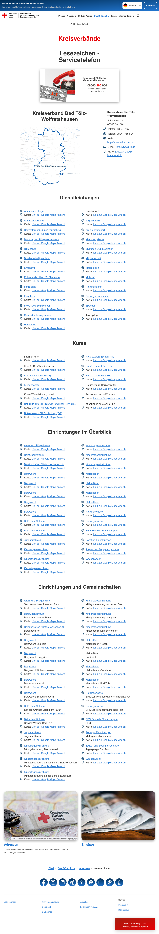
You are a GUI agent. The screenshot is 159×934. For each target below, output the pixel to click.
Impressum (123, 904)
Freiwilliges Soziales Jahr (37, 305)
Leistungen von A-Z (89, 906)
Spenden (91, 305)
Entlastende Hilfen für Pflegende (42, 277)
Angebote (71, 15)
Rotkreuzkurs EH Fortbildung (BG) (43, 413)
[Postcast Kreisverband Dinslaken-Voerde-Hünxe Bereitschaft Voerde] (119, 882)
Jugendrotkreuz (32, 540)
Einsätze (87, 844)
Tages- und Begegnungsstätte (102, 549)
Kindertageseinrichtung (36, 549)
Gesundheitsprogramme (37, 315)
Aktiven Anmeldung (50, 901)
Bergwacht (30, 473)
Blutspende (30, 249)
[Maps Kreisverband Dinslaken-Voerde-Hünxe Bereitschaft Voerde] (81, 882)
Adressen (11, 844)
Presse (61, 15)
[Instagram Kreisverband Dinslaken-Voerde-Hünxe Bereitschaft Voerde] (53, 882)
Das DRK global (101, 15)
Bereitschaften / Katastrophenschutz (44, 464)
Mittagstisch (92, 267)
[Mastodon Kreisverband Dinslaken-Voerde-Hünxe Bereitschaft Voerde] (91, 882)
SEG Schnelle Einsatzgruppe (102, 530)
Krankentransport (95, 230)
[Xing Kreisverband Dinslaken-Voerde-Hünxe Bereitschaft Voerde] (72, 882)
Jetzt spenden (10, 901)
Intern (114, 15)
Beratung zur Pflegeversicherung (42, 239)
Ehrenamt (29, 267)
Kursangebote (32, 385)
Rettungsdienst (94, 286)
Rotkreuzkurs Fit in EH (98, 375)
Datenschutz (123, 909)
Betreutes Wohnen (34, 521)
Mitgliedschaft (93, 258)
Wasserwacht (93, 559)
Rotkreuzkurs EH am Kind (100, 356)
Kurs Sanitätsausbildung (37, 375)
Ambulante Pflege (34, 211)
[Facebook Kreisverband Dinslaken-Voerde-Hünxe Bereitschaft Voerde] (44, 882)
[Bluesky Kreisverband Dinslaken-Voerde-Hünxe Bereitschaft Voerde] (100, 882)
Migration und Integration (99, 249)
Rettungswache (94, 511)
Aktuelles (84, 901)
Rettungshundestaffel (97, 296)
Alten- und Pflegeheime (37, 445)
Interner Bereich (126, 15)
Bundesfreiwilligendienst (37, 258)
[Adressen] (41, 815)
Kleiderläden (92, 473)
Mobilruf (90, 277)
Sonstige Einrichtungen (98, 540)
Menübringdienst (95, 239)
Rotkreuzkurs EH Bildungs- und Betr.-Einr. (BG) (50, 404)
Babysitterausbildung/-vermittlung (42, 230)
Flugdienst (29, 296)
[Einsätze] (118, 815)
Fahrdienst (30, 286)
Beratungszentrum (34, 455)
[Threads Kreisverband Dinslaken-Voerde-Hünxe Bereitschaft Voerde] (110, 882)
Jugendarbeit (93, 220)
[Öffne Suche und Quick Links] (138, 16)
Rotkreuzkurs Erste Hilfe (99, 366)
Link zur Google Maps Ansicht (120, 153)
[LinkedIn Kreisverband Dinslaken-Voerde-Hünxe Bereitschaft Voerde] (63, 882)
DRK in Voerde (85, 15)
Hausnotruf (30, 324)
